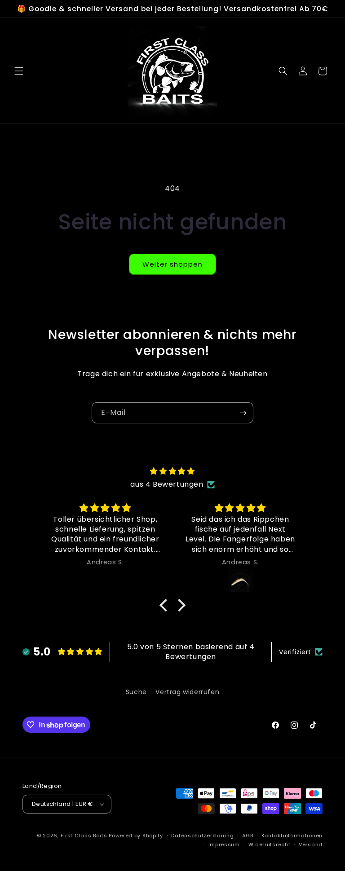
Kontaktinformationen (292, 835)
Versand (311, 844)
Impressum (224, 844)
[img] (172, 471)
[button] (19, 71)
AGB (247, 835)
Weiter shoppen (172, 264)
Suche (136, 691)
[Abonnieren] (243, 412)
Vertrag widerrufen (187, 691)
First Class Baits (84, 835)
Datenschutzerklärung (202, 835)
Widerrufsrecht (269, 844)
